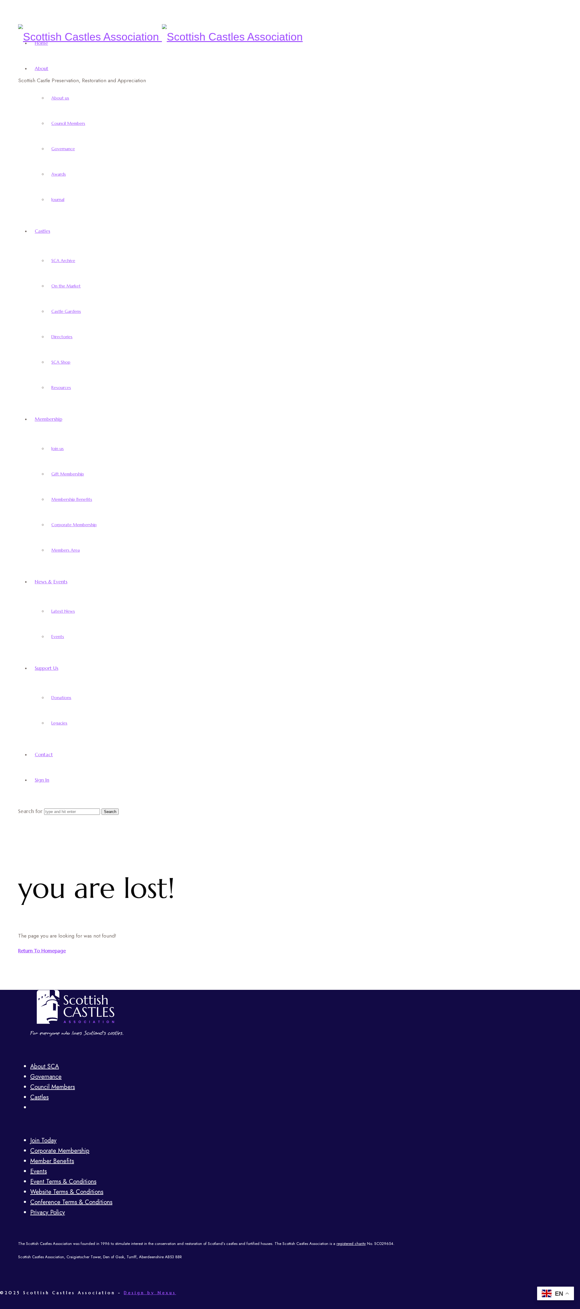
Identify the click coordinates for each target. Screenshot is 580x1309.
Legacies (59, 723)
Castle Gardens (66, 311)
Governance (63, 148)
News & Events (51, 581)
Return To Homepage (42, 951)
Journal (57, 199)
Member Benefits (52, 1161)
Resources (61, 387)
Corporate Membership (74, 524)
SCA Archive (63, 260)
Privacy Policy (47, 1212)
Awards (58, 174)
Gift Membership (67, 474)
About (41, 68)
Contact (44, 754)
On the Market (66, 286)
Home (41, 43)
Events (57, 636)
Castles (42, 231)
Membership (48, 419)
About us (60, 98)
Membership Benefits (71, 499)
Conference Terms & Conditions (71, 1202)
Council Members (68, 123)
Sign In (42, 780)
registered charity (351, 1243)
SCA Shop (60, 362)
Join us (57, 448)
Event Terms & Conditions (63, 1181)
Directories (61, 336)
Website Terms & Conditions (66, 1191)
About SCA (44, 1066)
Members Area (65, 550)
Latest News (63, 611)
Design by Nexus (150, 1292)
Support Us (46, 668)
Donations (61, 697)
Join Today (43, 1140)
